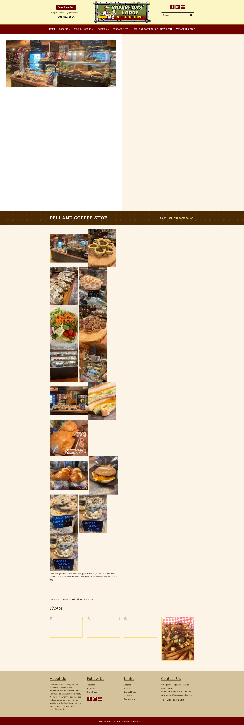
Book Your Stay (66, 7)
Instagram (91, 688)
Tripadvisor (92, 692)
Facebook (91, 685)
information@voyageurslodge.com (176, 695)
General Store (130, 692)
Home (163, 218)
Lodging (127, 685)
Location (128, 695)
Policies (127, 688)
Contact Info (129, 699)
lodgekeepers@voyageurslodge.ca (66, 12)
